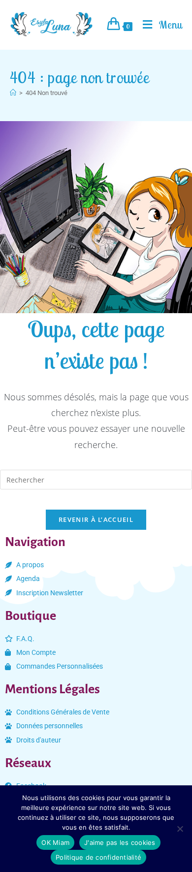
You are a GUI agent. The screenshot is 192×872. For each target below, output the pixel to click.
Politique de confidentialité (98, 857)
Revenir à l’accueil (96, 519)
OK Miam (55, 842)
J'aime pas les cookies (120, 842)
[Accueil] (13, 93)
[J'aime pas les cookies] (180, 829)
